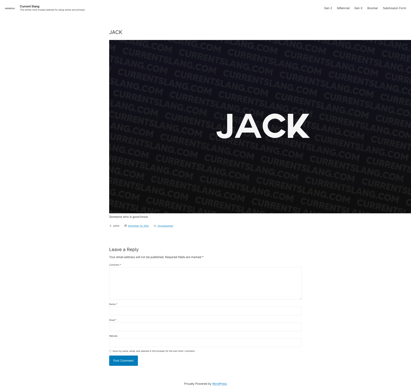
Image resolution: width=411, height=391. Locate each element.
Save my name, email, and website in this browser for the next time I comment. (154, 351)
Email (112, 320)
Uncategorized (165, 225)
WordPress (219, 383)
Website (113, 336)
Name (113, 304)
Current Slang (29, 6)
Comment (115, 264)
